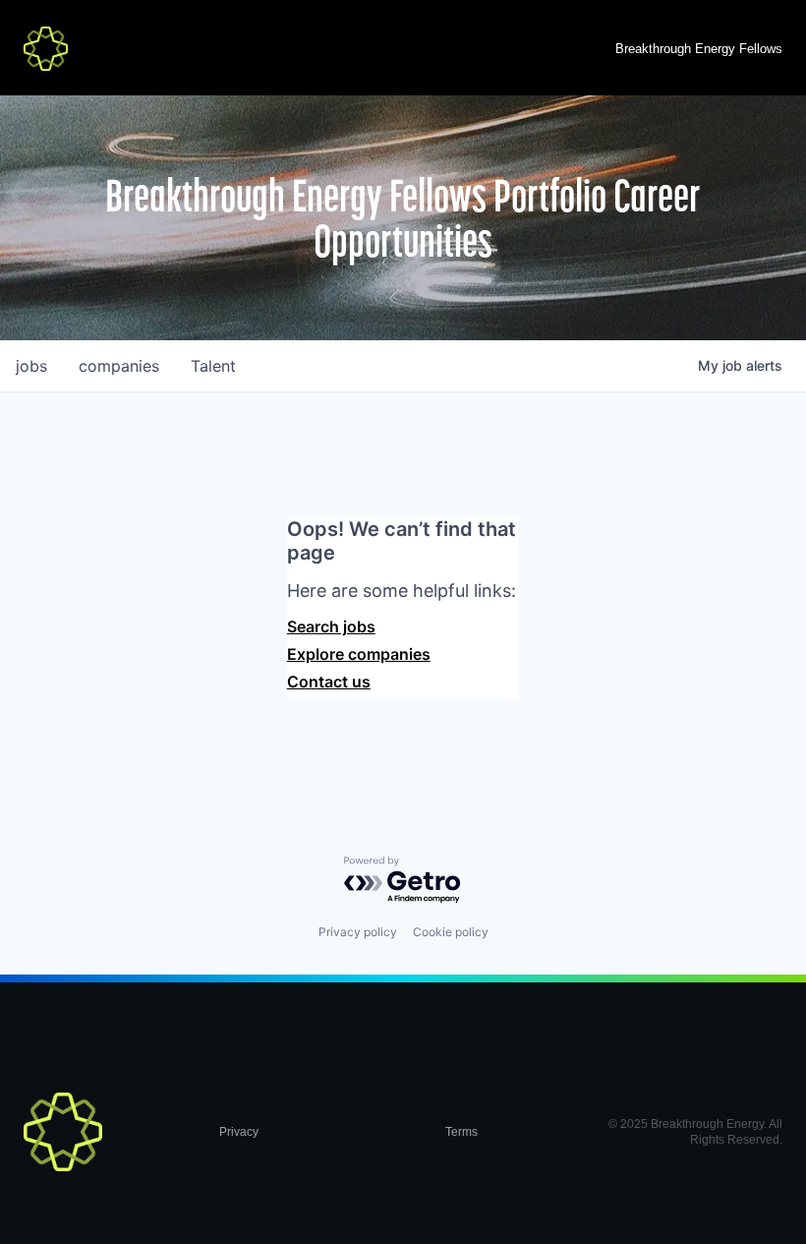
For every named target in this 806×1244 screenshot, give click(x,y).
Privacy (239, 1132)
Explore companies (359, 654)
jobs (31, 366)
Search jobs (331, 626)
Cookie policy (451, 931)
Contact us (329, 681)
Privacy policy (357, 931)
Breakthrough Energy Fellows (698, 48)
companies (119, 366)
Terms (461, 1132)
